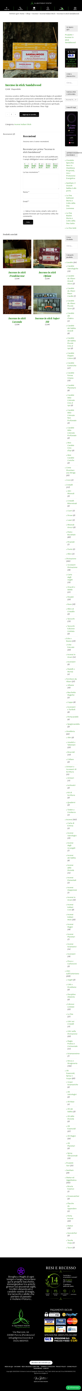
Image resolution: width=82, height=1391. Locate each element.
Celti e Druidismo (71, 986)
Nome (26, 192)
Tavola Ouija (70, 1241)
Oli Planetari (71, 1144)
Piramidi (70, 542)
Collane (70, 759)
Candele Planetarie (71, 386)
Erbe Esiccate (70, 646)
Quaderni (71, 802)
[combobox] (71, 99)
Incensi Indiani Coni (70, 907)
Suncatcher (72, 1233)
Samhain (70, 1170)
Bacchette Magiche (71, 694)
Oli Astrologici (72, 1093)
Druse (69, 515)
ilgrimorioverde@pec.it (41, 1373)
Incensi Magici (70, 925)
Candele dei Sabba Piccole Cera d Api (71, 343)
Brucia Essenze (70, 1187)
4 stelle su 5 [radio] (48, 166)
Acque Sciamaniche (72, 1083)
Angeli (70, 980)
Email (26, 201)
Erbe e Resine (69, 640)
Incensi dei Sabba (71, 856)
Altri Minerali (70, 492)
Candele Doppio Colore (70, 356)
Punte (69, 549)
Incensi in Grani (71, 656)
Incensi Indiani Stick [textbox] (72, 99)
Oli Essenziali (71, 1127)
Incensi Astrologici (72, 834)
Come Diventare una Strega (70, 470)
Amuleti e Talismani (71, 743)
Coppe (70, 702)
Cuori (69, 510)
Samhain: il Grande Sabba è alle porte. (71, 187)
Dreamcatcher (73, 1196)
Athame (70, 685)
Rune (69, 604)
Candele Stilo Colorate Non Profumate (71, 415)
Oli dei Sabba (70, 1110)
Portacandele (72, 716)
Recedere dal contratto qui (41, 1362)
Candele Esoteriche (71, 364)
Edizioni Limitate (70, 1005)
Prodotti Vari (69, 1164)
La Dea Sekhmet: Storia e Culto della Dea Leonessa (70, 202)
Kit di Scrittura (71, 794)
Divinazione (71, 558)
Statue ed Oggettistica (71, 1179)
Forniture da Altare (71, 680)
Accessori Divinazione (72, 566)
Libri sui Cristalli (70, 1023)
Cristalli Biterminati (72, 502)
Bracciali (71, 752)
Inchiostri (71, 785)
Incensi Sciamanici (71, 945)
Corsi (68, 480)
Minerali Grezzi (70, 526)
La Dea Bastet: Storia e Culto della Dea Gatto (70, 218)
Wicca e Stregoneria (72, 1062)
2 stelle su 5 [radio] (34, 166)
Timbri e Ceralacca (71, 811)
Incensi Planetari (71, 935)
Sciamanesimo (73, 1053)
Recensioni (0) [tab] (9, 134)
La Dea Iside (71, 228)
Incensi (69, 819)
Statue (70, 1225)
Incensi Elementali (71, 879)
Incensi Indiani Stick (22, 124)
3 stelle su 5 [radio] (41, 166)
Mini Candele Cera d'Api (70, 446)
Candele (69, 262)
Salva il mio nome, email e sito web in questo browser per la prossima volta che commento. (40, 214)
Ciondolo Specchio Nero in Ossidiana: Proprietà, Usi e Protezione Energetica (70, 169)
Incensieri (71, 661)
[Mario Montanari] (41, 1380)
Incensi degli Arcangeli (71, 846)
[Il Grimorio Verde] (41, 3)
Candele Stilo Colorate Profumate (71, 431)
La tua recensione (31, 172)
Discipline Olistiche (71, 996)
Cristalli (69, 484)
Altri (69, 737)
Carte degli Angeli (70, 577)
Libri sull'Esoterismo (72, 972)
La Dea (70, 1014)
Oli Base (70, 1101)
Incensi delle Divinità (70, 868)
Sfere (69, 554)
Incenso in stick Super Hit (47, 320)
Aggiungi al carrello (29, 114)
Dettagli (17, 256)
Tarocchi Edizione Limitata (71, 629)
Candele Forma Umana (70, 376)
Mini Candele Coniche (70, 458)
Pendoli (70, 597)
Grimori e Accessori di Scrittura (71, 769)
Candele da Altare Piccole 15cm (71, 304)
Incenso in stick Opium (47, 274)
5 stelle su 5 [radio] (55, 166)
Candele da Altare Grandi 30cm (71, 280)
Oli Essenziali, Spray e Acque (70, 1074)
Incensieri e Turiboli (71, 708)
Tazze (69, 1247)
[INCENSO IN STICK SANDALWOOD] (32, 50)
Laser (69, 520)
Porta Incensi (70, 1217)
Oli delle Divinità (70, 1117)
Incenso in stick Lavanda (17, 320)
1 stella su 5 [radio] (26, 166)
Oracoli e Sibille (71, 588)
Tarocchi (71, 618)
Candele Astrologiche (72, 267)
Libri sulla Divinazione (72, 1032)
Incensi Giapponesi (72, 889)
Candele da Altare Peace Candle (71, 292)
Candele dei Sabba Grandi (71, 328)
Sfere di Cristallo (71, 610)
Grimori (70, 778)
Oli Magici (71, 1136)
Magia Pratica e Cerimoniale (72, 1044)
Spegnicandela (73, 724)
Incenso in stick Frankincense (17, 274)
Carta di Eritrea (70, 824)
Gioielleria (70, 731)
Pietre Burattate (71, 533)
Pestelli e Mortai (71, 670)
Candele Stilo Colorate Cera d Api (71, 400)
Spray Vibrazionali (72, 1154)
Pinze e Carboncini (72, 962)
